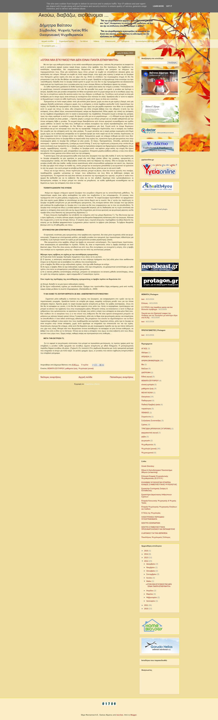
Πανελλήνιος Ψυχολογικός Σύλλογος (155, 537)
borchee (120, 715)
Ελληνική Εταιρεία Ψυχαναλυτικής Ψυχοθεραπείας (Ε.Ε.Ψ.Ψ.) (154, 477)
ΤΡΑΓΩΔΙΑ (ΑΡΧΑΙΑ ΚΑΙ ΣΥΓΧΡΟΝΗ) (156, 429)
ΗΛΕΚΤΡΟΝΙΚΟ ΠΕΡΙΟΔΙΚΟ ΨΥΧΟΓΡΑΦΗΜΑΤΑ (152, 518)
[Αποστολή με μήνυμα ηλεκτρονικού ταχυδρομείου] (93, 365)
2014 (146, 554)
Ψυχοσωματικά (147, 453)
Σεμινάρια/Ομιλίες (66, 41)
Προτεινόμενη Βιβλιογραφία (147, 41)
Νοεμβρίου (150, 567)
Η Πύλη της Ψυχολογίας (150, 513)
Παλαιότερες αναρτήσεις (121, 377)
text (142, 299)
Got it (169, 6)
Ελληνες (144, 303)
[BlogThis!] (95, 365)
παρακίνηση (146, 409)
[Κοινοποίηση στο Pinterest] (103, 365)
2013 (146, 557)
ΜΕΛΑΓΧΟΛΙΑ (147, 393)
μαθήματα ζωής (71, 368)
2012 (146, 561)
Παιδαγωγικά (146, 400)
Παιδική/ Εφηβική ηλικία (150, 404)
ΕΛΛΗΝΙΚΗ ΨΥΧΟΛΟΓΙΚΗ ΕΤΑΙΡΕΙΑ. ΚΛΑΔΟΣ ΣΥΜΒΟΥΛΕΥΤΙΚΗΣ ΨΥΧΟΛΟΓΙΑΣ (159, 483)
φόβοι (143, 437)
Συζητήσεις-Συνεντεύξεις (151, 420)
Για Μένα (84, 41)
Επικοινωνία (110, 41)
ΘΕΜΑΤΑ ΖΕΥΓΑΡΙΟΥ (55, 368)
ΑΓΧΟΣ (144, 348)
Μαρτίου (150, 594)
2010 (146, 609)
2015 (146, 551)
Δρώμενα (125, 41)
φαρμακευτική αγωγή (149, 433)
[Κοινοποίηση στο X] (98, 365)
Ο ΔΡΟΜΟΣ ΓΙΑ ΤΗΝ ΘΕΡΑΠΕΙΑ (154, 533)
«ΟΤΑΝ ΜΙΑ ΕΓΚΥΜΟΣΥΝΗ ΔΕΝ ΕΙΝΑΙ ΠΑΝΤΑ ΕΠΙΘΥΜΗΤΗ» (79, 59)
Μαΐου (149, 581)
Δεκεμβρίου (151, 564)
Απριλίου (150, 591)
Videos (96, 41)
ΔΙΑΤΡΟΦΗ (145, 373)
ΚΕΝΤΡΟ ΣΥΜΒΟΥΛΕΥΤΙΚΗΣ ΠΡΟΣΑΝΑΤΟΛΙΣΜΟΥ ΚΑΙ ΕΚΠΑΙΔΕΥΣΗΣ (158, 528)
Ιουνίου (149, 578)
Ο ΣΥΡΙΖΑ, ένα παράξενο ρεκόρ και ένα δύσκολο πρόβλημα (156, 308)
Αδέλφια (144, 353)
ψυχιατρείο (145, 441)
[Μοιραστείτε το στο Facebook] (100, 365)
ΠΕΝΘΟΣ (145, 413)
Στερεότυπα (146, 417)
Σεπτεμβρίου (151, 574)
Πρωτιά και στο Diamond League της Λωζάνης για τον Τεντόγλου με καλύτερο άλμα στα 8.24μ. (159, 315)
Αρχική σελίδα (47, 41)
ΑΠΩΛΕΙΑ (145, 357)
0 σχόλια (84, 365)
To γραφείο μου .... (49, 46)
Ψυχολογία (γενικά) (86, 368)
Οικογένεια (145, 397)
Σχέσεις (144, 425)
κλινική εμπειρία (147, 384)
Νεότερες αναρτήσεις (50, 377)
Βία (142, 364)
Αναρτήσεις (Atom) (92, 384)
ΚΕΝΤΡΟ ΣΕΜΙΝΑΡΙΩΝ (150, 523)
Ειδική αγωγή (146, 377)
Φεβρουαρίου (151, 597)
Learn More (158, 6)
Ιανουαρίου (151, 601)
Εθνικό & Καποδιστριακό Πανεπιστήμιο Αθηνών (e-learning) (156, 471)
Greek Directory (147, 466)
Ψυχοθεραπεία (147, 445)
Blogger (133, 715)
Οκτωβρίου (151, 571)
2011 (146, 605)
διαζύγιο (144, 368)
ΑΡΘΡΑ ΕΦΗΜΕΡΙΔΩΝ (150, 361)
